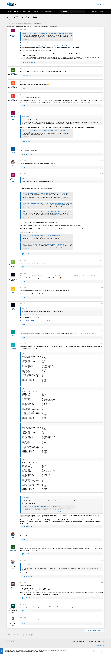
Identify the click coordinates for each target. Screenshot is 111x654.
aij (13, 292)
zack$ (13, 73)
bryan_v (13, 587)
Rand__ (13, 86)
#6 (102, 147)
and (27, 75)
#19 (102, 604)
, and (29, 62)
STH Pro (12, 641)
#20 (102, 617)
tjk (13, 165)
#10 (102, 273)
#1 (102, 29)
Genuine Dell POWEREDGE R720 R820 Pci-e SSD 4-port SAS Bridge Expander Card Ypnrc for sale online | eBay (52, 203)
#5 (102, 112)
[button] (20, 11)
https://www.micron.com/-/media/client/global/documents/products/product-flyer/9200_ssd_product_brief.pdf (50, 46)
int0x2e (13, 152)
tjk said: (23, 178)
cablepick (13, 348)
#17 (102, 560)
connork (10, 19)
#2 (102, 68)
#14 (102, 343)
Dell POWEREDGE (59, 204)
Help (95, 641)
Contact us (75, 641)
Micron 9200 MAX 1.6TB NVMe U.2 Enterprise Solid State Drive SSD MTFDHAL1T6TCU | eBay (47, 33)
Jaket (13, 335)
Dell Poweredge (57, 245)
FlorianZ (13, 99)
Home (98, 641)
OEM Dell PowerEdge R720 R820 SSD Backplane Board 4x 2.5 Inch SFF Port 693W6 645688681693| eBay (50, 212)
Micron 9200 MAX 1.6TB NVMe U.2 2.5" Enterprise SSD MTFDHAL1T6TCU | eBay (44, 130)
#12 (102, 303)
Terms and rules (82, 641)
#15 (102, 533)
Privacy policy (90, 641)
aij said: (23, 308)
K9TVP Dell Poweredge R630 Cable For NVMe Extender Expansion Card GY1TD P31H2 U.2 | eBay (48, 244)
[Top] (101, 642)
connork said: (25, 497)
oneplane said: (25, 564)
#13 (102, 330)
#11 (102, 287)
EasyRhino (13, 609)
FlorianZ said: (25, 116)
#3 (102, 81)
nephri (13, 622)
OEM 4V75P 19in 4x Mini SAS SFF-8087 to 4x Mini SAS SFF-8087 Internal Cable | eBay (45, 193)
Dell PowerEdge (56, 213)
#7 (102, 160)
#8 (102, 173)
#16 (102, 546)
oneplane (13, 550)
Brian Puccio (13, 265)
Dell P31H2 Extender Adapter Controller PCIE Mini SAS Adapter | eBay (41, 235)
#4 (102, 94)
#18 (102, 582)
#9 (102, 260)
